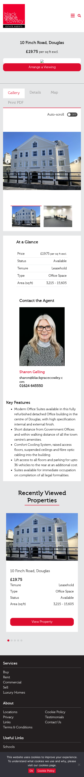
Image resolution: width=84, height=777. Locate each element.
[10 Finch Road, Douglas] (42, 537)
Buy (6, 672)
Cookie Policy (55, 712)
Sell (5, 687)
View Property (42, 622)
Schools (9, 747)
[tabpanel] (42, 572)
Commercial (12, 682)
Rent (6, 677)
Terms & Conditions (17, 727)
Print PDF (15, 103)
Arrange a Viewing (42, 67)
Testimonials (54, 717)
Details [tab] (35, 92)
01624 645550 (31, 386)
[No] (79, 765)
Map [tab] (54, 92)
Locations (10, 712)
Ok (31, 770)
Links (7, 722)
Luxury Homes (14, 692)
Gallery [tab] (14, 93)
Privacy (8, 717)
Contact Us (53, 722)
